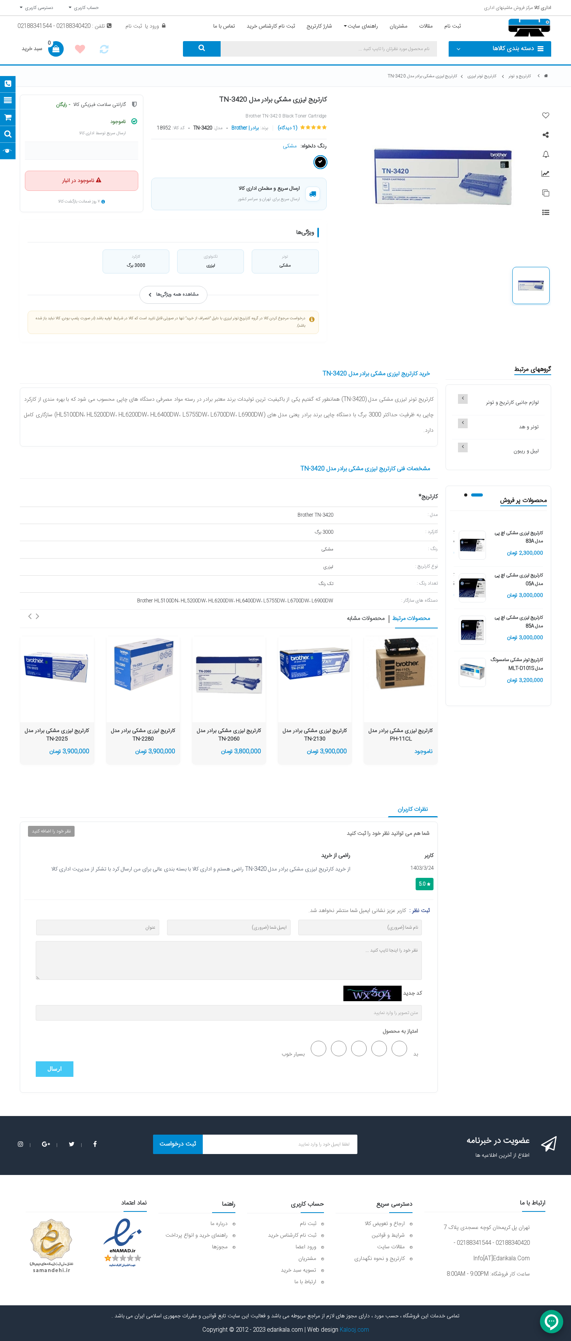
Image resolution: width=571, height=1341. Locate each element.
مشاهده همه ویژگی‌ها (177, 295)
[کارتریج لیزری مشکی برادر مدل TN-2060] (229, 672)
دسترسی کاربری (38, 8)
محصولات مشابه (366, 618)
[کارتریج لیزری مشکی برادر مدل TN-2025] (57, 663)
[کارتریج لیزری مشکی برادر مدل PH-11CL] (400, 663)
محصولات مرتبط (411, 618)
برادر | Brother (245, 128)
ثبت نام (133, 26)
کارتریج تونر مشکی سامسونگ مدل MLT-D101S (517, 664)
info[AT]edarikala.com (501, 1258)
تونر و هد (529, 427)
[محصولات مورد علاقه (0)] (80, 50)
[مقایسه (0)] (104, 51)
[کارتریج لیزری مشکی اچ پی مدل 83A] (472, 545)
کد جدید (412, 993)
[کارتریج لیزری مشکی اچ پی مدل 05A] (472, 588)
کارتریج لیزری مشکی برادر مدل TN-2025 (57, 735)
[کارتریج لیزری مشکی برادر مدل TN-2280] (143, 663)
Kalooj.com (354, 1330)
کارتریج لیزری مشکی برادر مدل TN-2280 (143, 735)
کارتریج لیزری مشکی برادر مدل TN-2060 (229, 735)
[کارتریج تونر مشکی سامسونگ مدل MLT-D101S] (472, 672)
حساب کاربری (85, 8)
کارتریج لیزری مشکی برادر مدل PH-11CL (401, 735)
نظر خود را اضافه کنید (51, 831)
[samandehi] (51, 1246)
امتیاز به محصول (400, 1031)
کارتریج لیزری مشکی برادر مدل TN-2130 (315, 735)
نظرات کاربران (413, 809)
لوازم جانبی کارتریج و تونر (512, 402)
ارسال (54, 1069)
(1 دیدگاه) (287, 128)
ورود (153, 26)
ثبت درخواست (178, 1144)
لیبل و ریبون (526, 451)
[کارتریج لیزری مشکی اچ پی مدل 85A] (472, 630)
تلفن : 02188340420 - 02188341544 (61, 26)
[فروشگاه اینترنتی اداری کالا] (546, 76)
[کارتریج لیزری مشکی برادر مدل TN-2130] (315, 663)
